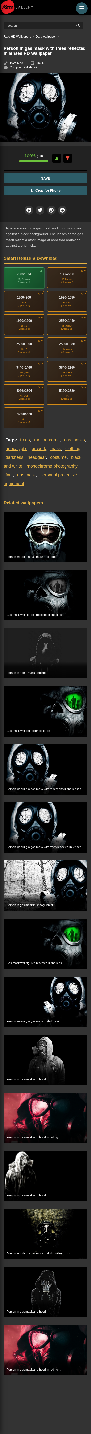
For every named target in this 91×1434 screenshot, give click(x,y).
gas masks (74, 440)
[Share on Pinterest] (51, 210)
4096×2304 (24, 391)
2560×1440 (67, 321)
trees (25, 440)
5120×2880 (67, 391)
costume (58, 457)
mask (55, 448)
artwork (39, 448)
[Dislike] (67, 158)
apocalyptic (16, 448)
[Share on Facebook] (29, 210)
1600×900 (24, 297)
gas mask (26, 474)
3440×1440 (24, 367)
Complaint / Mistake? (23, 67)
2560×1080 (67, 344)
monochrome (47, 440)
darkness (14, 457)
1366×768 (67, 274)
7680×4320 (24, 414)
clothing (72, 448)
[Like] (56, 158)
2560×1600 (24, 344)
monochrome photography (52, 466)
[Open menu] (82, 8)
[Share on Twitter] (40, 210)
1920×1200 (24, 321)
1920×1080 (67, 297)
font (9, 474)
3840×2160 (67, 367)
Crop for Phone (48, 190)
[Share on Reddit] (62, 210)
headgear (37, 457)
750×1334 (24, 274)
